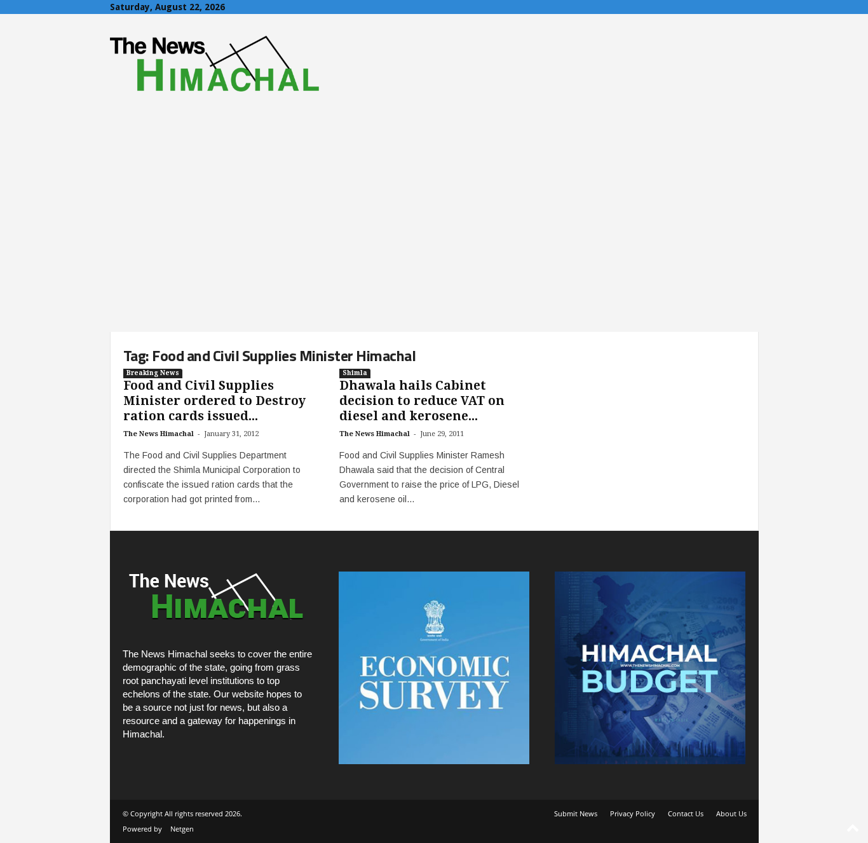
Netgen (182, 828)
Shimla (354, 372)
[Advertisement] (434, 236)
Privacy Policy (632, 813)
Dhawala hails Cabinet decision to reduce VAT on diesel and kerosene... (422, 400)
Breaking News (152, 372)
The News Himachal (158, 434)
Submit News (575, 813)
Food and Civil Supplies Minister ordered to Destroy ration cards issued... (214, 400)
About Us (731, 813)
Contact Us (685, 813)
